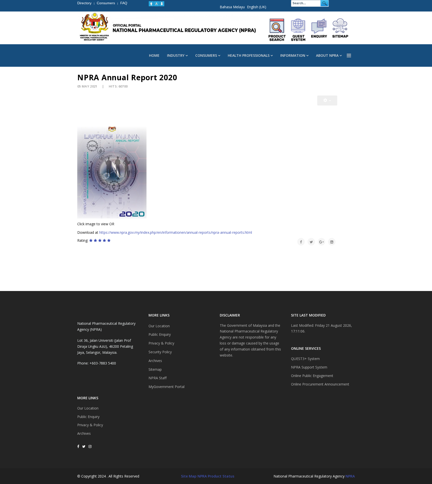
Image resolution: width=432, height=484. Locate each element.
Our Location (87, 408)
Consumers (206, 55)
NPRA (350, 476)
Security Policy (160, 352)
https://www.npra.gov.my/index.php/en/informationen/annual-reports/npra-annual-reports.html (175, 232)
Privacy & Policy (90, 424)
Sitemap (155, 369)
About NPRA (327, 55)
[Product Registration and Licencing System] (298, 30)
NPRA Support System (309, 367)
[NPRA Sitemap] (340, 30)
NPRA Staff (157, 378)
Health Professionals (249, 55)
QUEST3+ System (305, 358)
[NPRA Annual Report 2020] (207, 172)
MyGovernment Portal (166, 386)
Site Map (188, 476)
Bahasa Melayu (232, 6)
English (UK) (256, 6)
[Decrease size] (161, 3)
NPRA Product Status (216, 476)
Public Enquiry (88, 416)
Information (292, 55)
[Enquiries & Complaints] (319, 30)
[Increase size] (151, 3)
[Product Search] (277, 30)
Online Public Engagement (312, 375)
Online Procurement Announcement (320, 384)
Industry (175, 55)
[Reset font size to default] (156, 3)
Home (154, 55)
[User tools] (327, 101)
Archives (84, 433)
